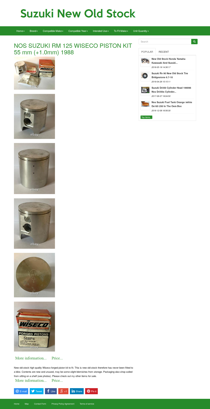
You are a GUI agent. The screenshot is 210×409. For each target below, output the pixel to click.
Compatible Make (52, 31)
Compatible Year (77, 31)
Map (27, 403)
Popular (147, 51)
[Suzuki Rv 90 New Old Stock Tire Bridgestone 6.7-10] (145, 76)
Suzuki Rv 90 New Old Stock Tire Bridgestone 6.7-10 (170, 75)
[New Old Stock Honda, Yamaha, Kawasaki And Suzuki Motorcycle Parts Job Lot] (145, 62)
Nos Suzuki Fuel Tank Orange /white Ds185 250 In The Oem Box (172, 104)
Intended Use (100, 31)
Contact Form (40, 403)
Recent (164, 51)
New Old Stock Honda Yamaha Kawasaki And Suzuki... (168, 60)
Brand (33, 31)
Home (19, 31)
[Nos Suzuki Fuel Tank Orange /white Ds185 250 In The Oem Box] (145, 105)
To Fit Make (120, 31)
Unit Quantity (140, 31)
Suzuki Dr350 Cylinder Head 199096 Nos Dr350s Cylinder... (171, 89)
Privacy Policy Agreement (63, 403)
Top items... (146, 117)
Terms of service (87, 403)
